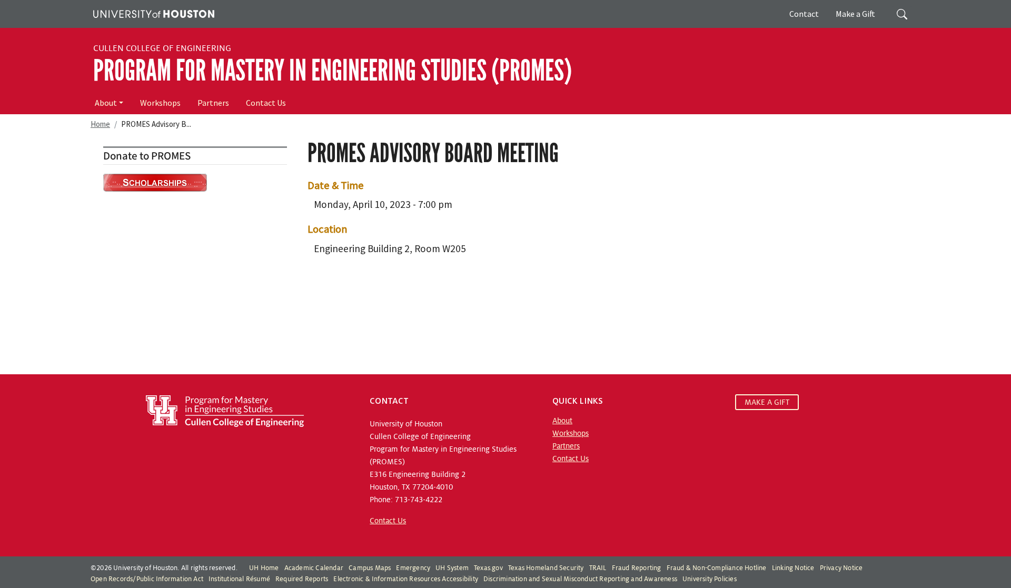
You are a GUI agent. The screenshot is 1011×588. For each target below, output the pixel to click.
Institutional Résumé (239, 579)
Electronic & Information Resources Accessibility (405, 579)
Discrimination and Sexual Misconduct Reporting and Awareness (580, 579)
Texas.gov (488, 568)
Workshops (160, 102)
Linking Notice (793, 568)
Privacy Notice (841, 568)
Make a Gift (855, 13)
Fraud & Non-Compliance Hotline (717, 568)
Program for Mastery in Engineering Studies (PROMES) (332, 70)
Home (100, 124)
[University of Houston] (152, 12)
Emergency (413, 568)
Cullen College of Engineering (162, 48)
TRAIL (598, 568)
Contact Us (266, 102)
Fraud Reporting (636, 568)
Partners (213, 102)
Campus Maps (370, 568)
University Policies (709, 579)
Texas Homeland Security (546, 568)
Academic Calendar (313, 568)
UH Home (264, 568)
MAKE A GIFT (767, 402)
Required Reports (301, 579)
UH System (452, 568)
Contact (804, 13)
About (106, 102)
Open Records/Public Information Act (147, 579)
